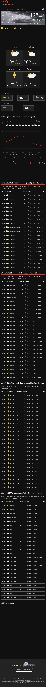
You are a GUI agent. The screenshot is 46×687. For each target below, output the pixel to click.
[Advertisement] (23, 38)
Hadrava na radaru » (11, 27)
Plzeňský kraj (6, 20)
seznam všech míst (24, 670)
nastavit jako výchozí (8, 22)
